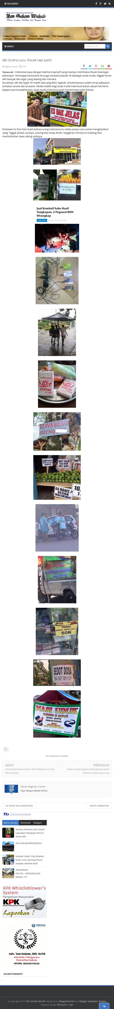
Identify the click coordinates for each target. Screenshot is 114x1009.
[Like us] (96, 3)
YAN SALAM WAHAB (35, 1001)
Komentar (25, 822)
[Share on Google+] (96, 66)
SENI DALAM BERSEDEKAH (29, 843)
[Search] (107, 46)
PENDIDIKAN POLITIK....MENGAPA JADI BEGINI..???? (28, 873)
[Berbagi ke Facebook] (84, 66)
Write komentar (99, 805)
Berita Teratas (11, 822)
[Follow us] (105, 3)
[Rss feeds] (109, 3)
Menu (10, 46)
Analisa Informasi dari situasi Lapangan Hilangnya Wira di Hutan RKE (30, 833)
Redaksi (102, 1001)
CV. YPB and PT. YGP (63, 1004)
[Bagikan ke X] (90, 66)
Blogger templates (88, 1001)
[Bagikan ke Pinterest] (109, 66)
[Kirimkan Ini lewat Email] (102, 66)
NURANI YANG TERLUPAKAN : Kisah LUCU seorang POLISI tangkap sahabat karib (30, 860)
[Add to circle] (100, 3)
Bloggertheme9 (66, 1001)
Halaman (12, 3)
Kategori (38, 822)
